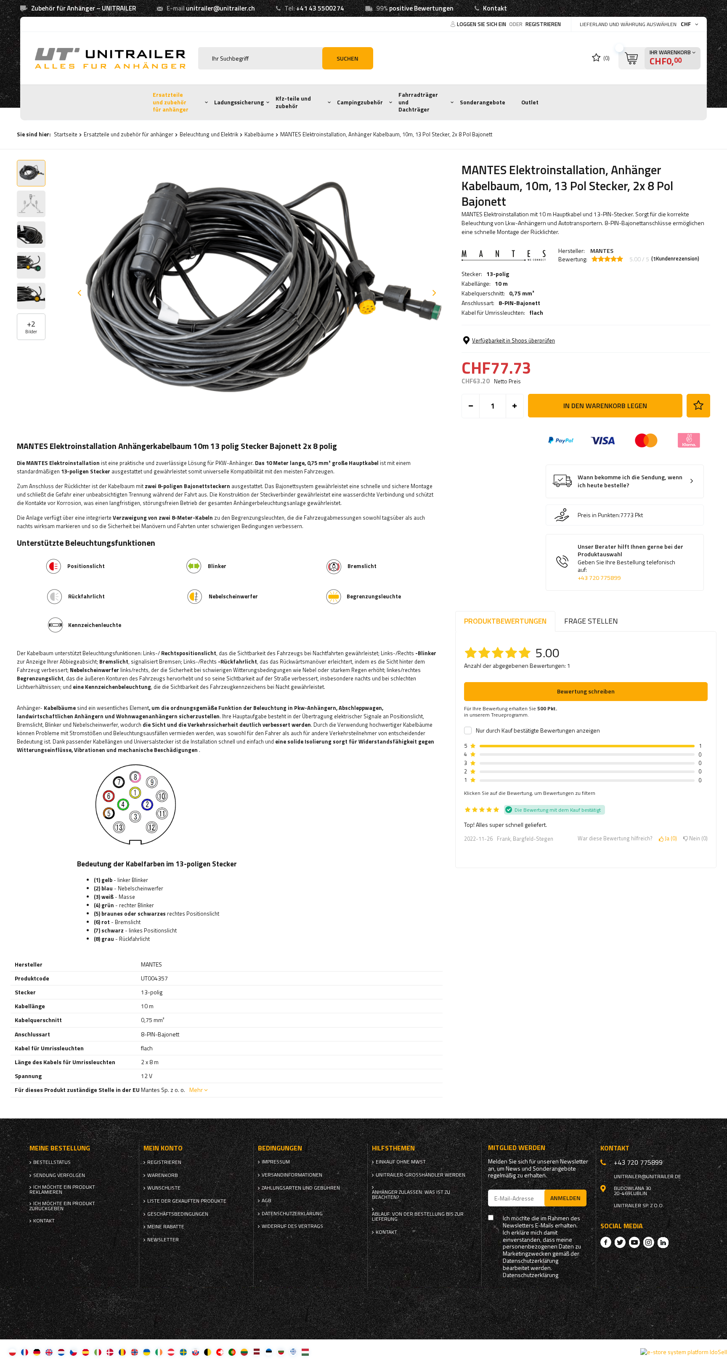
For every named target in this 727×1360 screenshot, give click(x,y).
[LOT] (256, 1352)
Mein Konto (163, 1148)
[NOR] (134, 1352)
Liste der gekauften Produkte (186, 1200)
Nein (697, 838)
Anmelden (565, 1197)
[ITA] (98, 1352)
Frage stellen (591, 621)
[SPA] (86, 1352)
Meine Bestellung (59, 1148)
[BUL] (281, 1352)
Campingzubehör (360, 102)
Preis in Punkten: (599, 515)
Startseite (65, 134)
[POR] (232, 1352)
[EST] (269, 1352)
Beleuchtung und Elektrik (209, 134)
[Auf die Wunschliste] (698, 405)
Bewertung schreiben (586, 691)
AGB (266, 1200)
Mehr (196, 1089)
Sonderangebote (482, 102)
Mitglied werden (516, 1148)
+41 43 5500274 (320, 8)
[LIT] (244, 1352)
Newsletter (163, 1239)
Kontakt (495, 8)
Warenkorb (162, 1175)
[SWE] (183, 1352)
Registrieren (543, 24)
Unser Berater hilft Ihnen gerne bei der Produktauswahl (630, 562)
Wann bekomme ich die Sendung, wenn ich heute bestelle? (630, 481)
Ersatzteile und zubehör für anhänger (170, 102)
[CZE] (73, 1352)
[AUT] (171, 1352)
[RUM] (122, 1352)
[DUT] (61, 1352)
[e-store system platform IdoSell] (683, 1352)
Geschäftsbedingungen (177, 1214)
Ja (669, 838)
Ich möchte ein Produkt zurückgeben (62, 1206)
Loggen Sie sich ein (482, 24)
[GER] (37, 1352)
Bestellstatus (52, 1162)
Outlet (530, 102)
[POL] (12, 1352)
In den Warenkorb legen (605, 406)
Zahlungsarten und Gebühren (301, 1187)
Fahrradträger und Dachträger (418, 102)
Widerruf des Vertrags (292, 1226)
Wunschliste (163, 1187)
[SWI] (220, 1352)
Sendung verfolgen (59, 1175)
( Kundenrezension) (675, 259)
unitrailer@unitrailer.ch (220, 8)
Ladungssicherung (239, 102)
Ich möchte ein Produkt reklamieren (62, 1190)
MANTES (601, 250)
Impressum (276, 1161)
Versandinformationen (292, 1174)
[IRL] (159, 1352)
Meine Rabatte (165, 1226)
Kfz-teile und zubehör (293, 102)
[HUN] (305, 1352)
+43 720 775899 (599, 577)
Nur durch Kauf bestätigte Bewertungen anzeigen (538, 730)
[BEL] (208, 1352)
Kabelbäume (259, 134)
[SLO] (195, 1352)
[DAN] (110, 1352)
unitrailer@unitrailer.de (647, 1176)
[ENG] (49, 1352)
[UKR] (147, 1352)
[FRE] (25, 1352)
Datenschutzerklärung (292, 1213)
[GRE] (293, 1352)
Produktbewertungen (505, 621)
